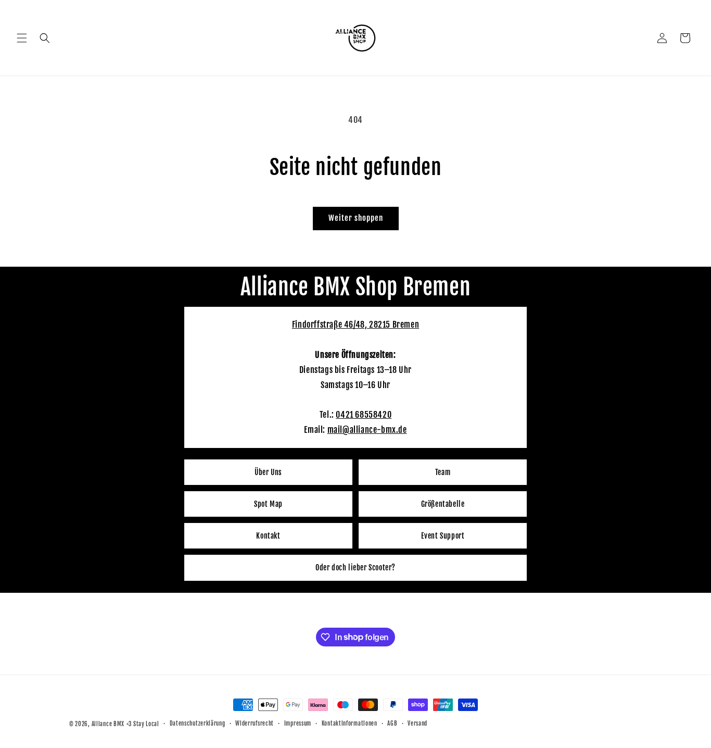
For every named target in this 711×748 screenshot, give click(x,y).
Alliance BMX (108, 724)
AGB (392, 723)
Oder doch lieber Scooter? (355, 567)
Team (442, 472)
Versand (417, 723)
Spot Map (268, 504)
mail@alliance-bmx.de (367, 430)
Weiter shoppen (355, 218)
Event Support (443, 535)
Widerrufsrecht (254, 723)
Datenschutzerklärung (197, 723)
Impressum (297, 723)
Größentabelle (443, 504)
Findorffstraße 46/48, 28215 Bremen (355, 324)
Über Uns (268, 472)
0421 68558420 (363, 414)
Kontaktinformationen (349, 723)
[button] (21, 38)
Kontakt (268, 535)
